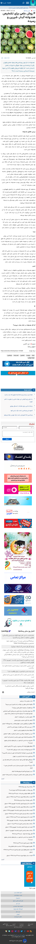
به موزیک (18, 898)
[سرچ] (23, 3)
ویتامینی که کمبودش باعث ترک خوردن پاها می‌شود (18, 415)
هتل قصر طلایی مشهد (18, 901)
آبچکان (18, 914)
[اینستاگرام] (18, 931)
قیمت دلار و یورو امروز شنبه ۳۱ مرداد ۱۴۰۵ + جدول (19, 817)
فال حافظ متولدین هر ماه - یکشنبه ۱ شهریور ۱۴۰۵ (19, 820)
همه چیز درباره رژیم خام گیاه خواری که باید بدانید (18, 395)
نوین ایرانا (32, 888)
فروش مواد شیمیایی (18, 906)
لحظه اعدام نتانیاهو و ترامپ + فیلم (23, 730)
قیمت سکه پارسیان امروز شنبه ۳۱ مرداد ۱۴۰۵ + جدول (18, 813)
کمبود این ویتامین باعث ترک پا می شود (21, 410)
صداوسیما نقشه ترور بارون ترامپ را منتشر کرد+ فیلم (18, 737)
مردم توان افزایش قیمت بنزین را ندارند (18, 7)
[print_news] (2, 58)
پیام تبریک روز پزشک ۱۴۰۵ (25, 787)
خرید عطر (18, 911)
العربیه (4, 3)
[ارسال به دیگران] (8, 58)
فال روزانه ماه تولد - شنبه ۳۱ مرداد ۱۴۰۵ (22, 834)
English (9, 3)
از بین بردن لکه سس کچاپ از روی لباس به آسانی (19, 727)
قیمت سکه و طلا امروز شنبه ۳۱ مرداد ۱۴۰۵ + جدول (19, 797)
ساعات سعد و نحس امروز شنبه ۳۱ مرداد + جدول (19, 824)
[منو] (27, 3)
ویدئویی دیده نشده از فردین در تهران (22, 756)
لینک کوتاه (32, 351)
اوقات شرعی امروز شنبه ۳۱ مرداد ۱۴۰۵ (22, 843)
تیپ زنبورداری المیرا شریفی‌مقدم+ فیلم (22, 771)
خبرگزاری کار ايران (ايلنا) (20, 935)
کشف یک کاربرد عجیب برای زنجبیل (23, 720)
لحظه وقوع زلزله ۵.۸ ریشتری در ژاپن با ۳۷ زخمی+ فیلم (18, 746)
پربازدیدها (26, 782)
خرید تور (18, 903)
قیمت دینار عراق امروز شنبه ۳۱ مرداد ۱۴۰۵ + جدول (19, 855)
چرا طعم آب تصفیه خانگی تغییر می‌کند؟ (22, 708)
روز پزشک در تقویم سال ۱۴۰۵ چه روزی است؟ (20, 790)
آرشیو (2, 778)
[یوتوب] (27, 931)
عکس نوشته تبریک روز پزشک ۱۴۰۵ (23, 800)
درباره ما (22, 924)
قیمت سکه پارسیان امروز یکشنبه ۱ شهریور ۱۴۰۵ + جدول (17, 810)
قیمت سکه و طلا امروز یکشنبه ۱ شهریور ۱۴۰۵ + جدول (18, 807)
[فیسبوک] (24, 931)
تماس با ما (30, 924)
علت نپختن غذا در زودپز (26, 701)
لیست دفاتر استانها (10, 925)
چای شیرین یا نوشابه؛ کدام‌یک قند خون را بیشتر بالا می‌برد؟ (17, 753)
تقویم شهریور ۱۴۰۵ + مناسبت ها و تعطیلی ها (20, 846)
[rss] (30, 931)
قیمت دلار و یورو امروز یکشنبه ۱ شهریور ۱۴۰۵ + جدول (18, 803)
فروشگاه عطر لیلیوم (18, 909)
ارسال (7, 439)
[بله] (8, 931)
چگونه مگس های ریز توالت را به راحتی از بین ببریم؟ (18, 704)
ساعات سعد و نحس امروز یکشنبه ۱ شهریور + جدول (19, 830)
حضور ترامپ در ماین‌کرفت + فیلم (23, 717)
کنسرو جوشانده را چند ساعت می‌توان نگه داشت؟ (19, 749)
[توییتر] (21, 931)
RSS (29, 925)
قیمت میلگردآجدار (18, 895)
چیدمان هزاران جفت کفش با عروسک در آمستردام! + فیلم (17, 774)
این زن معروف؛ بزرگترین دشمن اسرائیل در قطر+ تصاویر (17, 734)
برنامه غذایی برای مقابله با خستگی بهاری (21, 406)
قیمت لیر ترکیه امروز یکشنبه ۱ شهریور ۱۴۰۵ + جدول (18, 827)
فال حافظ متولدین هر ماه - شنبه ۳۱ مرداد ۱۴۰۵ (20, 793)
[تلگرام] (14, 931)
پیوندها (22, 925)
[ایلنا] (33, 3)
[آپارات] (11, 931)
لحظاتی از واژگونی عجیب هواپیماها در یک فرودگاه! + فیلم (17, 723)
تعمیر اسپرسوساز (18, 916)
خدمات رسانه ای (18, 927)
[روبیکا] (5, 931)
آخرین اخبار (25, 697)
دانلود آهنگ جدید (18, 892)
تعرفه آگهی (5, 924)
